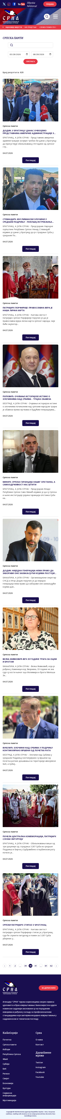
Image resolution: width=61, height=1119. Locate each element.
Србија (6, 1064)
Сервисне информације (9, 1094)
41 (35, 965)
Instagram (41, 1067)
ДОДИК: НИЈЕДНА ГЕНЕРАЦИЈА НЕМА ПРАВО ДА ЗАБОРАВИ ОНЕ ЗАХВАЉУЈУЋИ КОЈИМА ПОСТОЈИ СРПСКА (29, 572)
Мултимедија (9, 1100)
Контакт (40, 1044)
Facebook (40, 1072)
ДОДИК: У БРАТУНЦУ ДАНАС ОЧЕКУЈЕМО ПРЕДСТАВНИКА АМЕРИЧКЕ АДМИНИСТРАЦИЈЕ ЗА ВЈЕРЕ (29, 132)
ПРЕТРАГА (30, 61)
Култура (6, 1088)
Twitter (39, 1062)
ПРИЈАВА (50, 4)
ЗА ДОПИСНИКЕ (48, 988)
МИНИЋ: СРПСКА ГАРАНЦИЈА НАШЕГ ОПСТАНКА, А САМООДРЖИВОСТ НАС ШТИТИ (29, 483)
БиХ (4, 1068)
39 (25, 965)
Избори (6, 1049)
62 (51, 965)
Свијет (6, 1078)
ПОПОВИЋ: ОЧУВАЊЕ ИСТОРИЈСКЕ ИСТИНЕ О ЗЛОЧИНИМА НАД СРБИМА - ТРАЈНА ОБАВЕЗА (27, 397)
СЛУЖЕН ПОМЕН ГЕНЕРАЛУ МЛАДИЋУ (41, 27)
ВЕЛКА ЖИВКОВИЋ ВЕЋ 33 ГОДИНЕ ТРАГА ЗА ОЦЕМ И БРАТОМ (30, 660)
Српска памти (9, 1044)
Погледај (30, 160)
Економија (8, 1083)
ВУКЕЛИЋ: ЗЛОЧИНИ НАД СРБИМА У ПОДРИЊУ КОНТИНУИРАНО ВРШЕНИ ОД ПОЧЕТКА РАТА (28, 749)
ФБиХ (5, 1059)
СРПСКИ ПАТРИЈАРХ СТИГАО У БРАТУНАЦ (24, 924)
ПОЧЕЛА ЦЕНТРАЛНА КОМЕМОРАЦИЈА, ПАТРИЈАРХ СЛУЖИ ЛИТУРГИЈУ (29, 837)
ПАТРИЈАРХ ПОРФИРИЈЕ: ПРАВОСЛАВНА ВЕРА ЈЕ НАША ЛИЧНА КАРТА (27, 309)
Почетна (7, 1039)
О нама (39, 1039)
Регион (6, 1073)
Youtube (40, 1077)
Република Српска (12, 1054)
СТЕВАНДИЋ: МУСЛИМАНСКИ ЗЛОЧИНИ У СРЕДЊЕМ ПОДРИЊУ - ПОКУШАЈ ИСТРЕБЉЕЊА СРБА (27, 220)
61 (46, 965)
